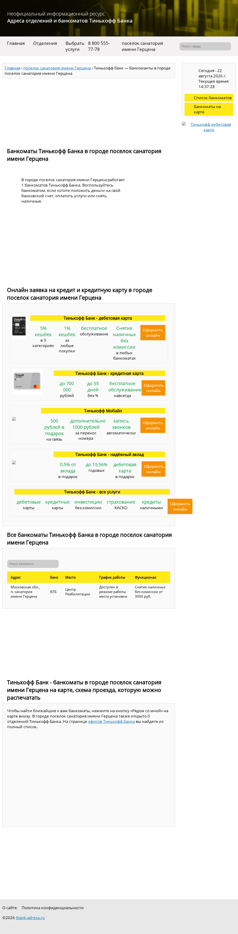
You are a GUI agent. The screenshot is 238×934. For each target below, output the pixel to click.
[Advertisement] (88, 110)
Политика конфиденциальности (53, 907)
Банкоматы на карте (207, 109)
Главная (16, 43)
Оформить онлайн (153, 332)
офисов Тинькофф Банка (111, 721)
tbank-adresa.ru (30, 917)
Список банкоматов (213, 97)
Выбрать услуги (75, 46)
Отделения (45, 43)
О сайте (9, 907)
